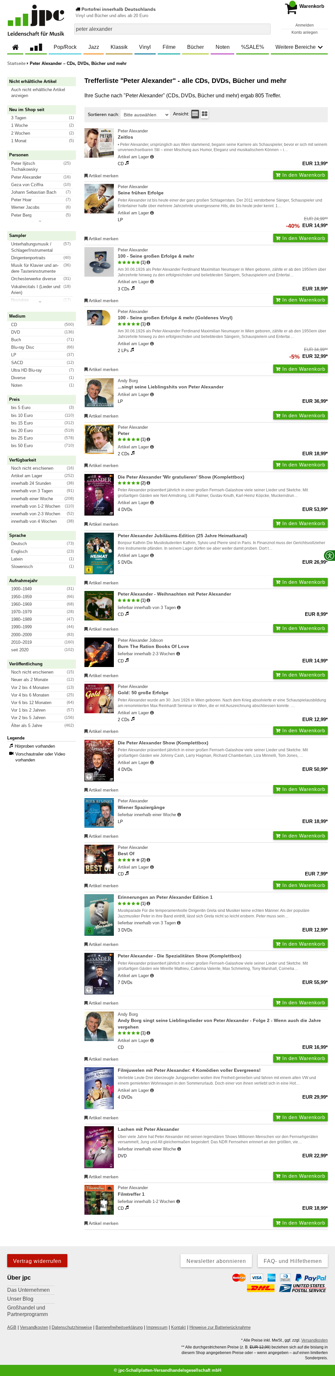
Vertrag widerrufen (37, 1261)
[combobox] (172, 29)
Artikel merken (103, 175)
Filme (169, 47)
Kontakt (178, 1327)
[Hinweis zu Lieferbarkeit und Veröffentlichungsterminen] (152, 157)
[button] (44, 92)
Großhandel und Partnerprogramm (27, 1311)
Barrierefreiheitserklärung (119, 1327)
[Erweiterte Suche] (265, 29)
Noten (223, 47)
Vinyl (145, 47)
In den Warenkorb (303, 175)
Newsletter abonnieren (216, 1261)
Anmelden (304, 25)
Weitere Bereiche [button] (295, 47)
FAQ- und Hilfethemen (293, 1261)
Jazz (93, 47)
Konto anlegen (304, 32)
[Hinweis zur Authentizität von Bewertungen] (148, 262)
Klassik (119, 47)
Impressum (157, 1327)
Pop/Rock (65, 47)
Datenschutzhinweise (72, 1327)
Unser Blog (20, 1299)
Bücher (195, 47)
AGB (11, 1327)
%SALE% (252, 47)
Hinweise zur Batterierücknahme (220, 1327)
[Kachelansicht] (204, 114)
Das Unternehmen (28, 1290)
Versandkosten (34, 1327)
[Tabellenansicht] (195, 114)
